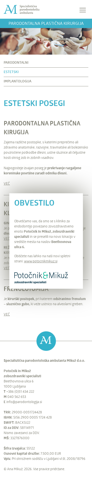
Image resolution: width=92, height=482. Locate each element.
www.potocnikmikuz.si (40, 261)
